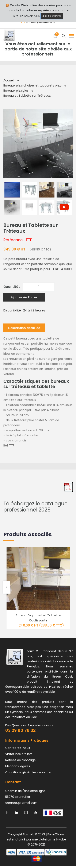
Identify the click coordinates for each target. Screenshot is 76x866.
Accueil (9, 80)
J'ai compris (51, 16)
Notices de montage (20, 760)
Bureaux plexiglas (16, 90)
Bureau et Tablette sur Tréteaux (27, 95)
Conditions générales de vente (28, 772)
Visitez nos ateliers (18, 754)
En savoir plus (30, 16)
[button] (71, 35)
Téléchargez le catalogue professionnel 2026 (35, 506)
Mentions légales (17, 766)
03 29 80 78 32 (20, 730)
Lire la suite (62, 269)
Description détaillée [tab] (24, 328)
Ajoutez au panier (24, 297)
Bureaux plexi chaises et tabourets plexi (32, 85)
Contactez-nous (17, 748)
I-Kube (61, 839)
